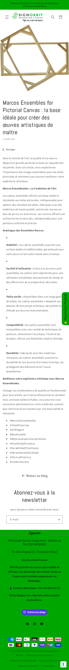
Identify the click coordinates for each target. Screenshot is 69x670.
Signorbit (20, 651)
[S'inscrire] (58, 519)
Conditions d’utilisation (50, 660)
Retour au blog (36, 476)
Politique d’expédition (28, 666)
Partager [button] (11, 149)
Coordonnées (48, 666)
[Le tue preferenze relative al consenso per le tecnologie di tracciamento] (63, 664)
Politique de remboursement (39, 655)
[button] (7, 17)
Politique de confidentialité (23, 660)
